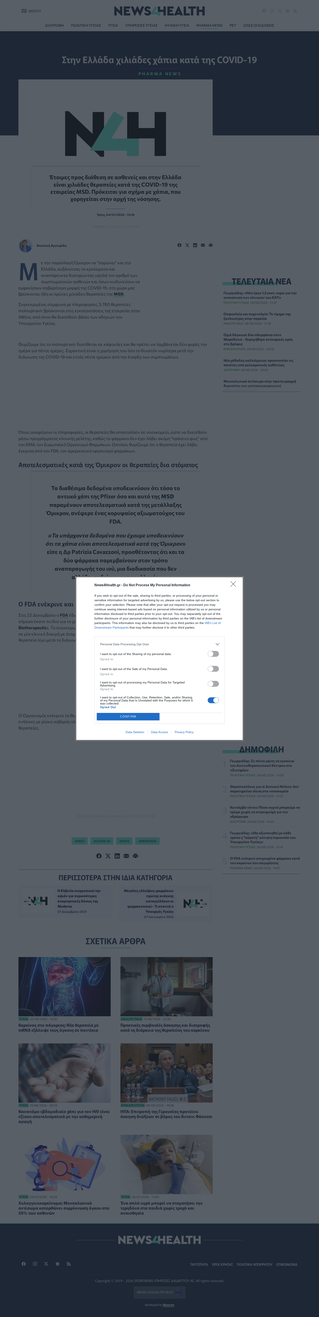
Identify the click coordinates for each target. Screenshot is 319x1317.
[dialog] (159, 658)
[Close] (234, 585)
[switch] (213, 654)
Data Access (159, 732)
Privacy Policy (184, 732)
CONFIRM (128, 716)
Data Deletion (135, 732)
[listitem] (159, 644)
